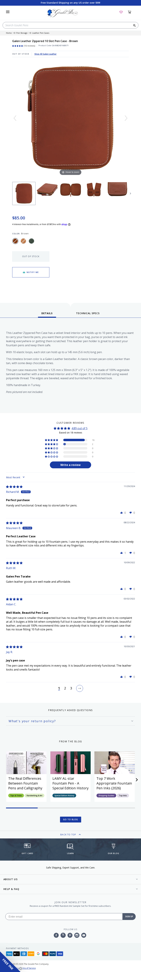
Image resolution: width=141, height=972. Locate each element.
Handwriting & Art (34, 795)
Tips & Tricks (16, 795)
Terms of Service (28, 968)
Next (130, 193)
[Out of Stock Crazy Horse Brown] (23, 241)
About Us (10, 879)
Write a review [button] (70, 465)
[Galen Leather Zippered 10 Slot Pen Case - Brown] (24, 193)
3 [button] (71, 688)
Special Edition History (64, 795)
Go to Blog (70, 819)
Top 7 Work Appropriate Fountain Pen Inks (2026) (114, 783)
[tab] (47, 314)
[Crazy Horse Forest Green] (31, 241)
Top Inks (123, 795)
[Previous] (15, 118)
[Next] (126, 118)
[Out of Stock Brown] (15, 241)
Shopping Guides (106, 795)
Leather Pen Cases (40, 33)
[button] (52, 440)
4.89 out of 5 (80, 428)
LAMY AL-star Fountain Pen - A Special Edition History (70, 783)
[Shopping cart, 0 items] (131, 12)
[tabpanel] (70, 366)
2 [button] (65, 688)
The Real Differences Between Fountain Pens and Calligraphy (25, 783)
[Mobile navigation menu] (7, 12)
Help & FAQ (11, 889)
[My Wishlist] (121, 12)
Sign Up (129, 916)
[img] (14, 487)
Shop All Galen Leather (45, 54)
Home (9, 33)
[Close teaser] (20, 968)
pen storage (22, 33)
